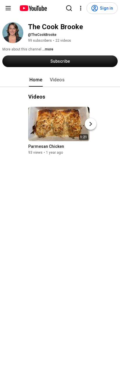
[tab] (36, 80)
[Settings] (80, 8)
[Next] (90, 124)
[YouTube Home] (33, 8)
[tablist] (60, 80)
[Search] (69, 8)
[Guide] (8, 8)
